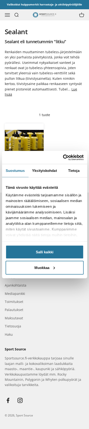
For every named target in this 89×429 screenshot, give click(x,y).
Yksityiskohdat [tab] (44, 171)
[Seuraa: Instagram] (20, 400)
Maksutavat (14, 318)
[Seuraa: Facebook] (8, 400)
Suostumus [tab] (15, 171)
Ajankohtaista (15, 285)
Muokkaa (41, 267)
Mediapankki (15, 293)
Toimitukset (14, 301)
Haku (9, 334)
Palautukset (14, 309)
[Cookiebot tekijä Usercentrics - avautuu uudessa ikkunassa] (63, 157)
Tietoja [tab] (74, 171)
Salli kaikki (44, 252)
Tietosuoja (13, 326)
